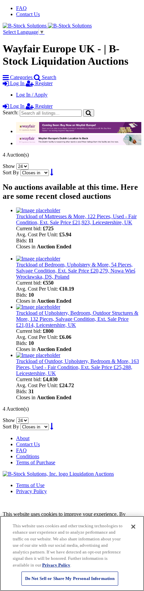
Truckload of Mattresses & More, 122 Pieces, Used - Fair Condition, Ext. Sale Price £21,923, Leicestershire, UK (76, 219)
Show (9, 166)
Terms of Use (30, 485)
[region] (72, 553)
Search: (10, 112)
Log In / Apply (32, 95)
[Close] (133, 526)
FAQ (21, 8)
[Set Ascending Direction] (51, 172)
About (22, 438)
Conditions (27, 456)
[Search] (88, 112)
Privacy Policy (31, 491)
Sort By (11, 172)
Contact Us (28, 14)
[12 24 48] (22, 166)
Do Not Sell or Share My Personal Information (70, 578)
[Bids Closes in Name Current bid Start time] (35, 172)
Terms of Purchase (35, 462)
